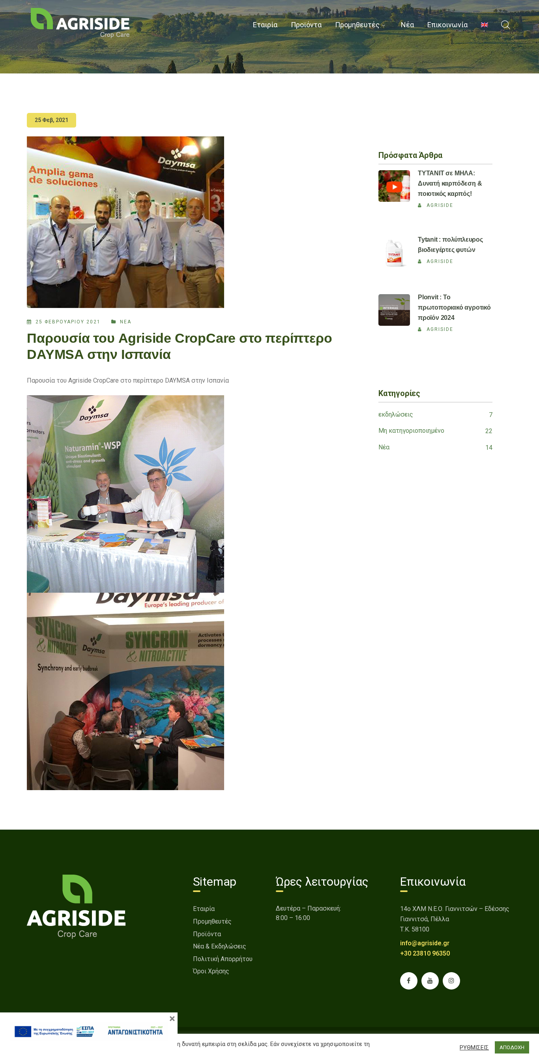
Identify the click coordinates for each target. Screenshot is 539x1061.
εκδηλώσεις (395, 414)
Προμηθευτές (212, 921)
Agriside (440, 205)
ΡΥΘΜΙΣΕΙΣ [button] (474, 1047)
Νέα (125, 322)
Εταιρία (204, 909)
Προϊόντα (207, 934)
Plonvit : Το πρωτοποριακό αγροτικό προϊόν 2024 (454, 307)
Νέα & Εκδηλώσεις (219, 946)
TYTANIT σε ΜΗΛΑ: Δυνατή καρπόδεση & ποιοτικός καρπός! (450, 183)
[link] (80, 22)
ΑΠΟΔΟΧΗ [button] (512, 1047)
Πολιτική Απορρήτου (223, 959)
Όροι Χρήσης (211, 971)
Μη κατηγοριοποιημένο (411, 430)
